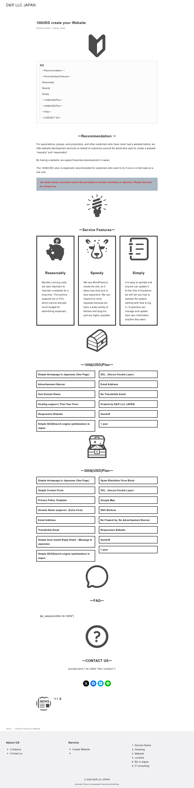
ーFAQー (46, 111)
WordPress (115, 784)
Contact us (16, 753)
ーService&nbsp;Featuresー (56, 76)
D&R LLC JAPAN (21, 4)
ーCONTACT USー (51, 117)
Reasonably (48, 82)
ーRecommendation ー (53, 70)
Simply (45, 93)
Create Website (81, 749)
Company (15, 749)
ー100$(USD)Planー (52, 99)
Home (9, 728)
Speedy (46, 88)
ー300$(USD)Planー (52, 105)
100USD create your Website (27, 728)
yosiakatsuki (96, 784)
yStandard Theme (82, 784)
